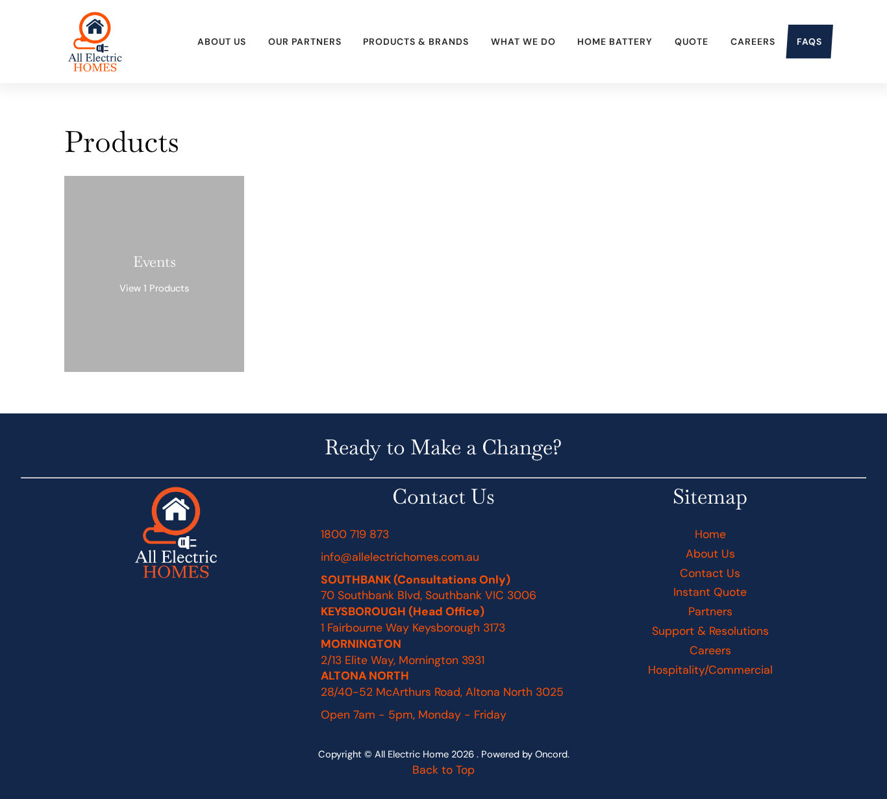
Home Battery (615, 41)
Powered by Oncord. (525, 754)
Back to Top (443, 770)
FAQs (809, 41)
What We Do (523, 41)
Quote (691, 41)
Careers (753, 41)
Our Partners (305, 41)
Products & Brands (416, 41)
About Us (221, 41)
